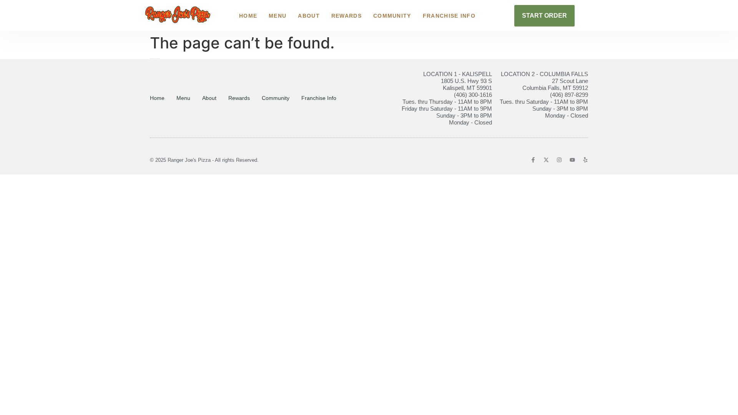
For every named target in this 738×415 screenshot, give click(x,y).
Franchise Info (449, 16)
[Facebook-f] (533, 160)
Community (392, 16)
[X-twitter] (546, 160)
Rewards (346, 16)
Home (248, 16)
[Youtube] (572, 160)
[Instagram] (559, 160)
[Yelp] (585, 160)
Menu (277, 16)
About (309, 16)
